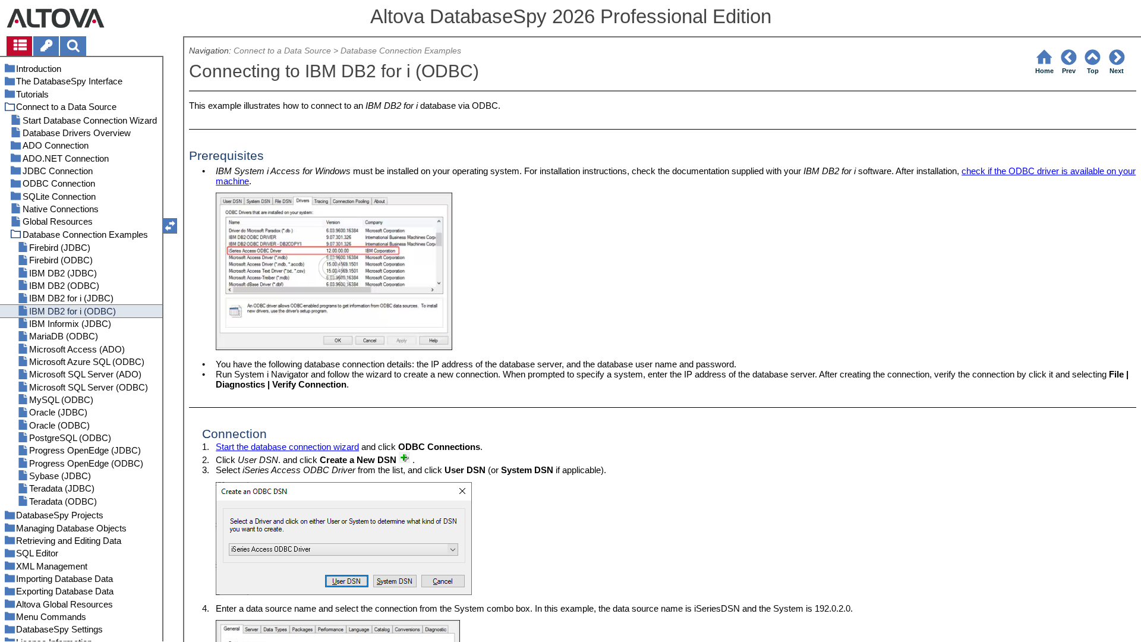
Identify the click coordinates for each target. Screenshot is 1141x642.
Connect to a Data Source (282, 50)
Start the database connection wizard (287, 447)
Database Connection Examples (401, 50)
